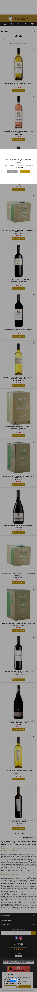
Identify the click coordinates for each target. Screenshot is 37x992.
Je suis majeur (25, 171)
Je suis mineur (12, 171)
